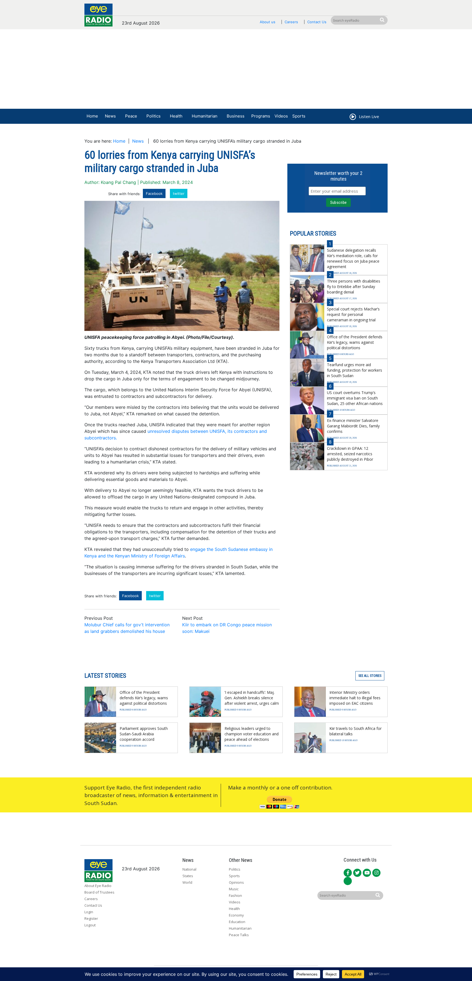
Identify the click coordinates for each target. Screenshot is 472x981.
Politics (153, 116)
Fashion (235, 895)
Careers (291, 22)
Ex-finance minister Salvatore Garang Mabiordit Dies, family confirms (353, 426)
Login (88, 911)
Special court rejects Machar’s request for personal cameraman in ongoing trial (353, 314)
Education (237, 921)
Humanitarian (204, 116)
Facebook (154, 193)
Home (92, 116)
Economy (236, 915)
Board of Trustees (99, 892)
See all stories (369, 676)
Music (233, 888)
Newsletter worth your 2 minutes (338, 176)
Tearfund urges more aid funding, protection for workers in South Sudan (354, 370)
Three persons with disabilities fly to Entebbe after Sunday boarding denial (353, 286)
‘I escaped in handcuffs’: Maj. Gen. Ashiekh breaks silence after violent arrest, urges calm (252, 698)
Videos (281, 116)
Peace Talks (239, 934)
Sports (298, 116)
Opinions (236, 882)
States (187, 875)
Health (176, 116)
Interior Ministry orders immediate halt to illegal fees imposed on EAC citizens (354, 698)
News (110, 116)
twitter (178, 193)
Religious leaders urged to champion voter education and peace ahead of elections (252, 734)
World (187, 882)
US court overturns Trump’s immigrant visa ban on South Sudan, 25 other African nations (355, 398)
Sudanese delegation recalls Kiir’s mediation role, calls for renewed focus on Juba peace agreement (353, 258)
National (189, 869)
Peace (131, 116)
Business (235, 116)
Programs (260, 116)
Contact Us (316, 22)
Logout (90, 925)
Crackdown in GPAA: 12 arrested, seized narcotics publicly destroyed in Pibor (350, 454)
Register (91, 918)
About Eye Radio (97, 885)
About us (267, 22)
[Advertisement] (236, 70)
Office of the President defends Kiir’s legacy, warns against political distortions (354, 342)
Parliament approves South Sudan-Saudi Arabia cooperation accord (144, 734)
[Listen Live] (352, 117)
